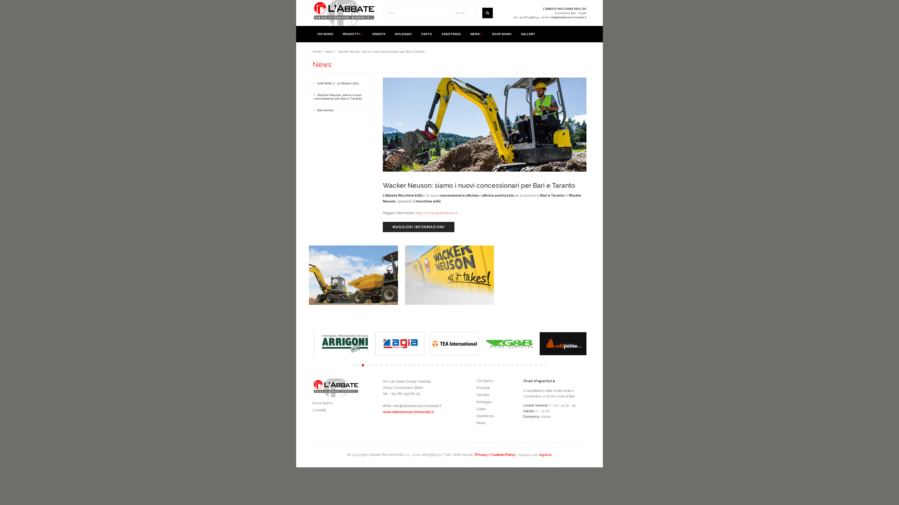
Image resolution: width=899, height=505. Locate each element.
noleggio (403, 34)
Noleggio (484, 402)
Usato (481, 409)
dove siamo (502, 34)
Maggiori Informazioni (419, 227)
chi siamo (325, 34)
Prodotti (351, 34)
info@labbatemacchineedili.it (568, 17)
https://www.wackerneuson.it (436, 213)
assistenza (451, 34)
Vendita (482, 395)
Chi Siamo (484, 381)
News (475, 34)
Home (317, 51)
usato (426, 34)
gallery (528, 34)
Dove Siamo (323, 403)
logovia (545, 455)
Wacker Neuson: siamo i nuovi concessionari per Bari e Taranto (381, 51)
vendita (379, 34)
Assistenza (485, 416)
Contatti (319, 410)
